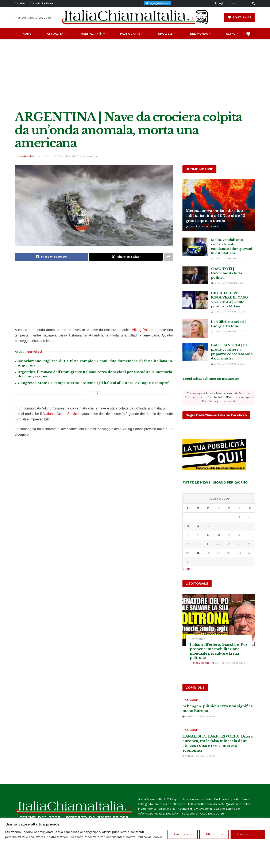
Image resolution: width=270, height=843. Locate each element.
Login (220, 3)
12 (208, 534)
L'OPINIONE (190, 700)
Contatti (35, 3)
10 (187, 534)
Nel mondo (199, 33)
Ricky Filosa (201, 663)
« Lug (186, 568)
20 (218, 544)
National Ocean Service (61, 414)
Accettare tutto (248, 834)
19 (208, 544)
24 (188, 552)
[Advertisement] (135, 74)
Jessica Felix (27, 156)
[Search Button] (252, 3)
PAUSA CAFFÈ (130, 33)
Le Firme (47, 3)
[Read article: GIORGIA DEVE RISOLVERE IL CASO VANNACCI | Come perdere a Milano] (195, 300)
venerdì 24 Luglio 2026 (199, 756)
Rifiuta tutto (214, 834)
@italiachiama (220, 397)
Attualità (55, 33)
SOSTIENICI (241, 17)
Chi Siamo (21, 3)
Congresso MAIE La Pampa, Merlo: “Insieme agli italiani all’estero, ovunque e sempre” (94, 383)
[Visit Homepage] (135, 17)
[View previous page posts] (90, 394)
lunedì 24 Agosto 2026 (203, 226)
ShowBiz (165, 33)
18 (198, 544)
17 (187, 544)
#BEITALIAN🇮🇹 (91, 33)
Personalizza (183, 834)
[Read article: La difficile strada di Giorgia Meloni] (195, 328)
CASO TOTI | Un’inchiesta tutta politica (226, 273)
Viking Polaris (142, 330)
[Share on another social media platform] (168, 257)
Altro (231, 33)
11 (198, 534)
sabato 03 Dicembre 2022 (60, 156)
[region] (135, 830)
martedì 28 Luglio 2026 (229, 663)
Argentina (90, 156)
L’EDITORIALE (197, 639)
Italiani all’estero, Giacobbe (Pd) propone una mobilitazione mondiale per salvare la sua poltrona (218, 651)
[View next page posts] (98, 394)
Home (27, 33)
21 (229, 544)
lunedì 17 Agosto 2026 (199, 716)
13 (218, 534)
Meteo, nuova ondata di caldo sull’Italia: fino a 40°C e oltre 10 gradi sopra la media (215, 215)
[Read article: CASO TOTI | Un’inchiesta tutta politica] (195, 275)
